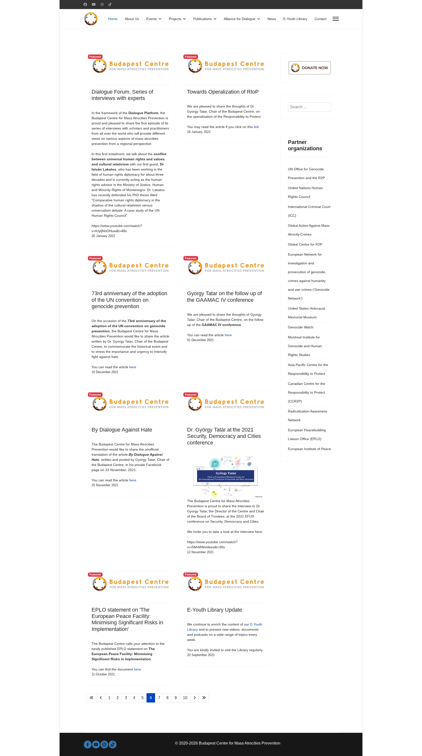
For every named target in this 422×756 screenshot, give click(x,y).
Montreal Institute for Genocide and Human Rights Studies (305, 346)
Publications (202, 19)
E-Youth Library (295, 19)
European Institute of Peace (309, 449)
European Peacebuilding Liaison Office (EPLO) (307, 434)
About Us (132, 19)
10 (185, 698)
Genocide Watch (300, 327)
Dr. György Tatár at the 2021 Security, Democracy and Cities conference (224, 436)
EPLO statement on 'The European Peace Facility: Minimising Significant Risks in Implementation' (127, 619)
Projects (175, 19)
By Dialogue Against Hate (122, 430)
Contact (321, 19)
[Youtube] (94, 4)
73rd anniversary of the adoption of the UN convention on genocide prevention (129, 299)
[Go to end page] (204, 697)
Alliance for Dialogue (239, 19)
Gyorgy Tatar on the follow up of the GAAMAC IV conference (224, 296)
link (256, 127)
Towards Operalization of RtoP (223, 92)
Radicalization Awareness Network (307, 415)
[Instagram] (102, 4)
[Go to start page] (91, 697)
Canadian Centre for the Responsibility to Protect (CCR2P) (306, 392)
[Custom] (109, 4)
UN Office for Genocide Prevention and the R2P (306, 173)
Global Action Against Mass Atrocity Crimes (309, 230)
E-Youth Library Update (214, 610)
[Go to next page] (194, 697)
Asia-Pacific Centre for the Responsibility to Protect (308, 369)
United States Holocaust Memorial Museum (306, 312)
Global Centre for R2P (305, 244)
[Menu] (336, 19)
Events (151, 19)
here (132, 367)
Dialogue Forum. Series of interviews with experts (122, 95)
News (271, 19)
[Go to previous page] (100, 697)
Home (112, 19)
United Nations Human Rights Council (305, 192)
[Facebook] (85, 4)
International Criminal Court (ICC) (309, 211)
